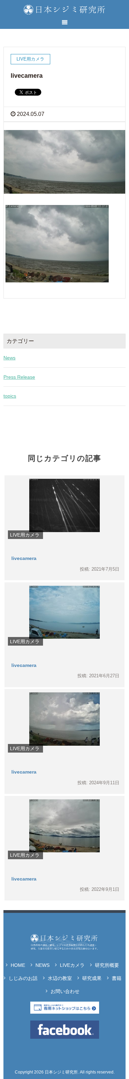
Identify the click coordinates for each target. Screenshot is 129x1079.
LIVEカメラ (72, 965)
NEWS (42, 965)
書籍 (116, 978)
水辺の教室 (60, 978)
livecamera (23, 558)
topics (9, 396)
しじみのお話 (23, 978)
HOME (18, 965)
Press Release (19, 377)
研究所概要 (107, 965)
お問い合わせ (65, 991)
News (9, 357)
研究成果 (91, 978)
